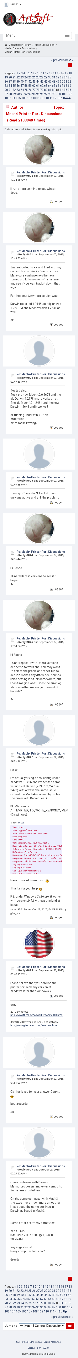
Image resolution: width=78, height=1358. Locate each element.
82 (53, 89)
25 (30, 77)
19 (6, 77)
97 (45, 94)
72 (14, 89)
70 (6, 89)
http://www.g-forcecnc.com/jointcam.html (33, 1025)
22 (18, 77)
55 (14, 85)
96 (41, 94)
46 (45, 81)
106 (23, 98)
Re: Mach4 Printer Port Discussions (40, 172)
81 (49, 89)
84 (61, 89)
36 (6, 81)
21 (14, 77)
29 (45, 77)
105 (18, 98)
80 (45, 89)
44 (38, 81)
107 (29, 98)
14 (54, 73)
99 (53, 94)
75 (26, 89)
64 (49, 85)
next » (69, 60)
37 (10, 81)
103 (7, 98)
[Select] (21, 823)
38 (14, 81)
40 (22, 81)
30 (49, 77)
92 (26, 94)
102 (69, 94)
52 (69, 81)
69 (69, 85)
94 (34, 94)
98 (49, 94)
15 (58, 73)
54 (10, 85)
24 (26, 77)
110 (46, 98)
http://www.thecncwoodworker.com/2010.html (36, 1015)
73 (18, 89)
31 (53, 77)
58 (26, 85)
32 (57, 77)
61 (38, 85)
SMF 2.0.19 (22, 1342)
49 (57, 81)
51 (65, 81)
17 (66, 73)
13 (50, 73)
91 (22, 94)
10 (38, 73)
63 (45, 85)
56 (18, 85)
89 (14, 94)
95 (38, 94)
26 (34, 77)
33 (61, 77)
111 (52, 98)
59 (30, 85)
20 (10, 77)
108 (35, 98)
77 (34, 89)
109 (40, 98)
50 (61, 81)
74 (22, 89)
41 (26, 81)
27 (38, 77)
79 (41, 89)
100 (58, 94)
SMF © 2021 (36, 1342)
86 (69, 89)
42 (30, 81)
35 (69, 77)
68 (65, 85)
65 (53, 85)
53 (6, 85)
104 (12, 98)
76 (30, 89)
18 (70, 73)
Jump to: (11, 1326)
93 (30, 94)
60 (34, 85)
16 (62, 73)
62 (41, 85)
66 (57, 85)
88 (10, 94)
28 (41, 77)
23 (22, 77)
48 (53, 81)
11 (42, 73)
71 (10, 89)
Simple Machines (52, 1342)
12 (46, 73)
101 (64, 94)
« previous (58, 60)
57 (22, 85)
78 (38, 89)
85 (65, 89)
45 (41, 81)
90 (18, 94)
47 (49, 81)
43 (34, 81)
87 (6, 94)
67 (61, 85)
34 (65, 77)
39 (18, 81)
